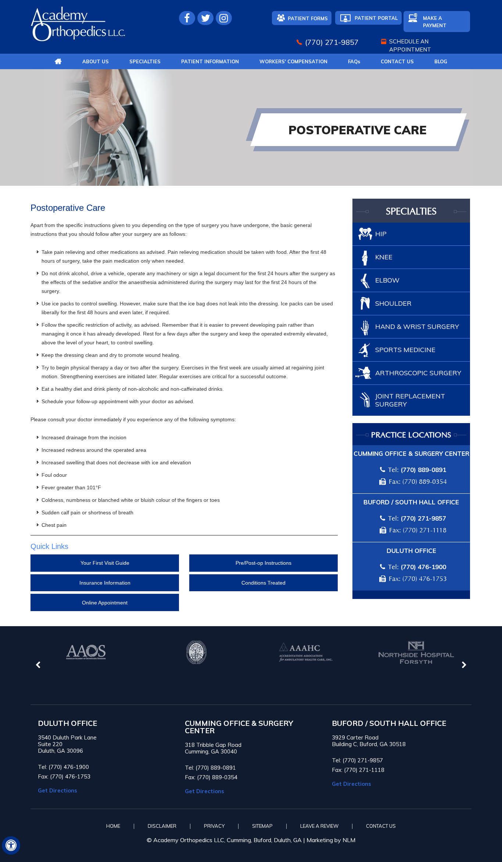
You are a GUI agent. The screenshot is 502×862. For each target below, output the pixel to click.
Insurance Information (104, 583)
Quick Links (49, 546)
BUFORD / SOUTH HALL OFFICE (389, 723)
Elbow (387, 280)
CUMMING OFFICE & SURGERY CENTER (239, 727)
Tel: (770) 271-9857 (357, 760)
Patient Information (210, 61)
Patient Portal (376, 18)
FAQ (354, 61)
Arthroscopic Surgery (418, 373)
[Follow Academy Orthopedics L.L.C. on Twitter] (205, 18)
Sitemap (262, 826)
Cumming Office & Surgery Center (411, 453)
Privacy (214, 826)
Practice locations (411, 435)
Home (113, 826)
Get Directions (57, 790)
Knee (383, 257)
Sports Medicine (405, 349)
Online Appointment (105, 603)
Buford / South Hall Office (411, 502)
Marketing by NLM (330, 840)
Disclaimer (162, 826)
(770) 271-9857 (332, 42)
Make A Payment (435, 21)
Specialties (145, 61)
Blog (440, 61)
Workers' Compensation (293, 61)
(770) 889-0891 (423, 469)
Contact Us (397, 61)
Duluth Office (411, 550)
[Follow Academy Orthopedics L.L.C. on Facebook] (187, 18)
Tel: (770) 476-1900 (63, 766)
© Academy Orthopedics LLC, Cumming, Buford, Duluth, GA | (226, 840)
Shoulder (393, 303)
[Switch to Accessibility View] (11, 845)
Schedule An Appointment (410, 45)
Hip (381, 234)
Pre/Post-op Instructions (263, 563)
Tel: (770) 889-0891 (210, 767)
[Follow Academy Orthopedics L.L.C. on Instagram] (224, 18)
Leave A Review (319, 826)
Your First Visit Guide (104, 563)
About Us (95, 61)
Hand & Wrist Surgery (417, 326)
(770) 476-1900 (423, 567)
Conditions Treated (263, 583)
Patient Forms (308, 18)
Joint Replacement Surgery (410, 400)
